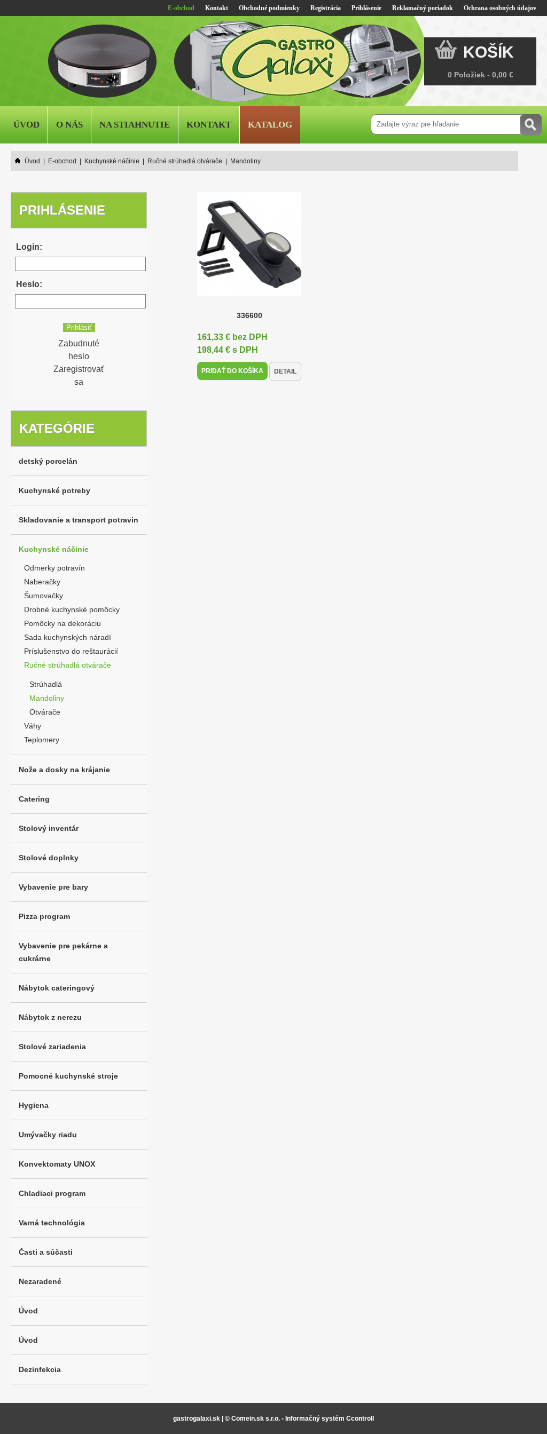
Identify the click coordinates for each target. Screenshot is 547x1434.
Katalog (270, 125)
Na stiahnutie (134, 125)
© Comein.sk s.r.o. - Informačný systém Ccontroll (299, 1418)
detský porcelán (48, 461)
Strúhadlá (45, 684)
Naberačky (42, 581)
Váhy (32, 726)
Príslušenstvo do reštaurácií (71, 651)
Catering (34, 799)
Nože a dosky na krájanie (64, 769)
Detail (285, 371)
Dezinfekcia (40, 1369)
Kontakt (216, 8)
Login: (29, 246)
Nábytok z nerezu (50, 1017)
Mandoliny (46, 698)
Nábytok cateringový (57, 988)
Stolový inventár (49, 828)
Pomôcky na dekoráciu (62, 623)
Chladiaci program (52, 1193)
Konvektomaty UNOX (57, 1164)
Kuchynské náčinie (54, 549)
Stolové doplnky (49, 857)
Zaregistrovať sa (78, 375)
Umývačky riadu (48, 1134)
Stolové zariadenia (52, 1046)
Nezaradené (40, 1281)
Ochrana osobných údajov (500, 8)
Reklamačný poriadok (422, 8)
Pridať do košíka (232, 371)
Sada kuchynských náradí (67, 637)
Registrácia (325, 8)
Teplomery (41, 739)
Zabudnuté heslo (78, 350)
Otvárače (44, 712)
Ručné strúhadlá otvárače (67, 665)
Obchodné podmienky (269, 8)
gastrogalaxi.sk (196, 1418)
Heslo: (29, 284)
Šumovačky (43, 595)
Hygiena (34, 1105)
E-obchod (181, 8)
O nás (69, 125)
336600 (249, 315)
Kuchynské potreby (54, 490)
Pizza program (44, 916)
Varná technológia (52, 1222)
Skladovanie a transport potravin (78, 520)
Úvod (26, 125)
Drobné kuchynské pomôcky (72, 609)
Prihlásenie (366, 8)
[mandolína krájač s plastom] (249, 293)
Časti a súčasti (46, 1252)
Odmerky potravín (54, 568)
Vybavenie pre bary (53, 887)
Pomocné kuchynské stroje (68, 1076)
